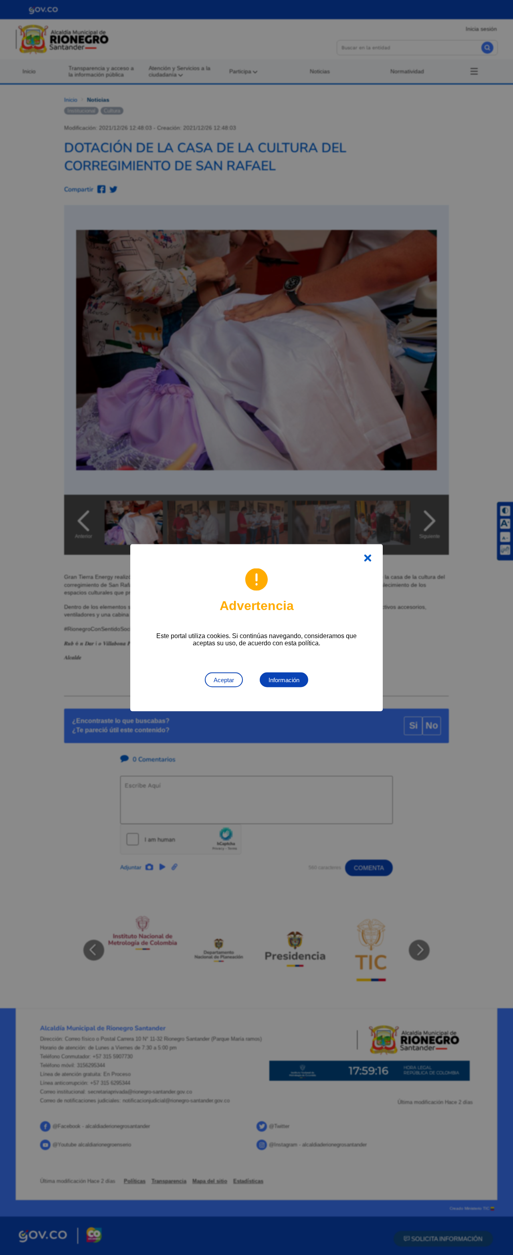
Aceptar (224, 679)
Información (284, 679)
